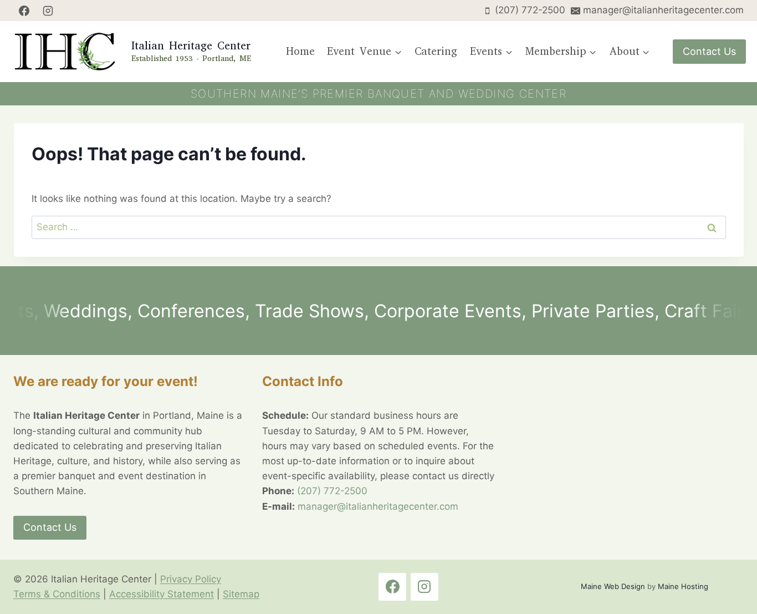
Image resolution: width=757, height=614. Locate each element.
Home (300, 51)
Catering (436, 51)
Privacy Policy (190, 579)
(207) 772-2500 (332, 490)
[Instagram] (48, 10)
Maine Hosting (683, 586)
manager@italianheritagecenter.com (378, 506)
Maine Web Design (613, 586)
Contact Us (709, 51)
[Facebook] (23, 10)
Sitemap (241, 594)
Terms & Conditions (56, 594)
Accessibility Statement (161, 594)
